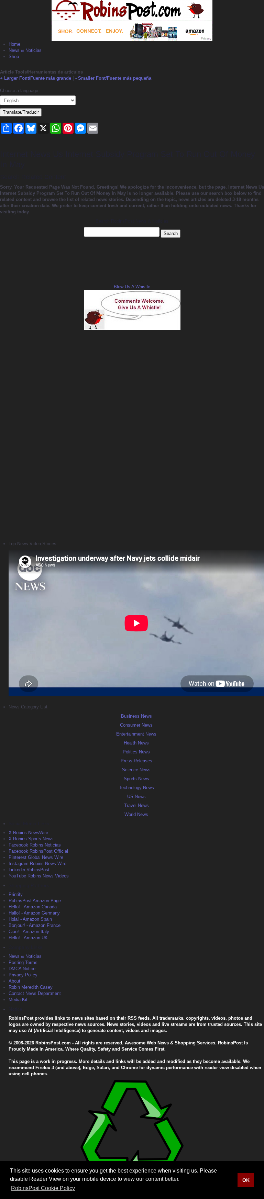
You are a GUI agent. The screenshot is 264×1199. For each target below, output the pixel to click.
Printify (16, 894)
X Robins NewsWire (28, 832)
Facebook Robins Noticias (35, 845)
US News (136, 796)
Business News (136, 716)
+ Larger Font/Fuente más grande (35, 78)
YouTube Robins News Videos (39, 875)
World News (136, 814)
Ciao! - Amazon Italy (29, 931)
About (14, 981)
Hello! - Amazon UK (28, 937)
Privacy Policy (23, 974)
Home (14, 44)
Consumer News (136, 725)
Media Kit (18, 999)
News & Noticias (25, 50)
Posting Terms (23, 962)
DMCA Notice (22, 968)
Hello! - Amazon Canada (33, 906)
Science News (136, 769)
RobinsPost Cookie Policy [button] (43, 1188)
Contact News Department (35, 993)
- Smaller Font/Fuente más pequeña (113, 78)
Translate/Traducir (21, 112)
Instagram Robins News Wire (37, 863)
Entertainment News (136, 734)
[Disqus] (132, 434)
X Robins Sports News (31, 838)
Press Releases (136, 760)
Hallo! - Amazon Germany (34, 913)
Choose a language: (20, 90)
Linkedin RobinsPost (29, 869)
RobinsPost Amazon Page (35, 900)
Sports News (136, 778)
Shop (14, 56)
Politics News (136, 751)
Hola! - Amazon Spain (30, 919)
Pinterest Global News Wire (36, 857)
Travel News (136, 805)
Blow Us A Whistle (132, 286)
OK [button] (246, 1180)
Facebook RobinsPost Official (38, 851)
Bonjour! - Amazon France (34, 925)
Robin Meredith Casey (31, 987)
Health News (136, 743)
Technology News (136, 787)
